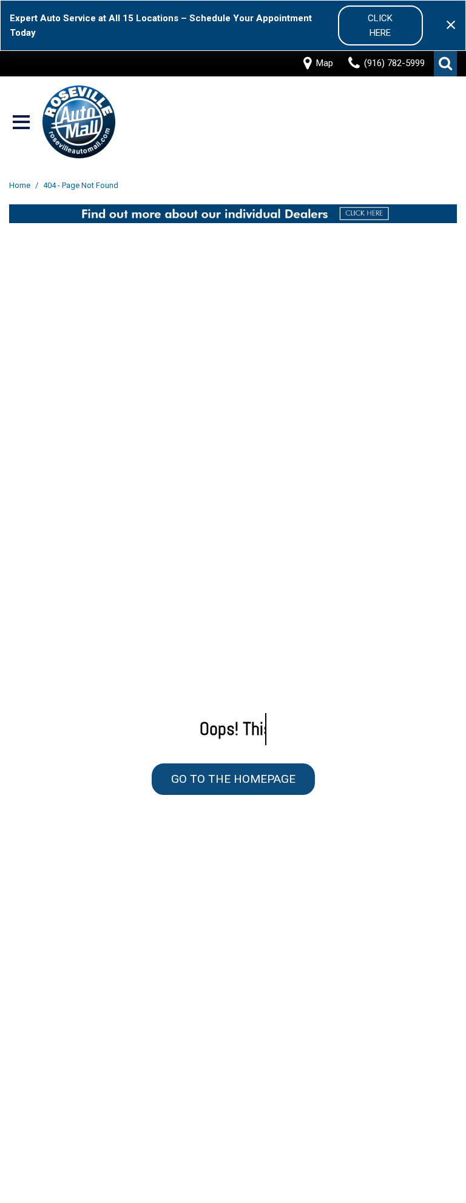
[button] (445, 63)
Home (20, 185)
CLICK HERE (380, 25)
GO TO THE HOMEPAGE (233, 779)
